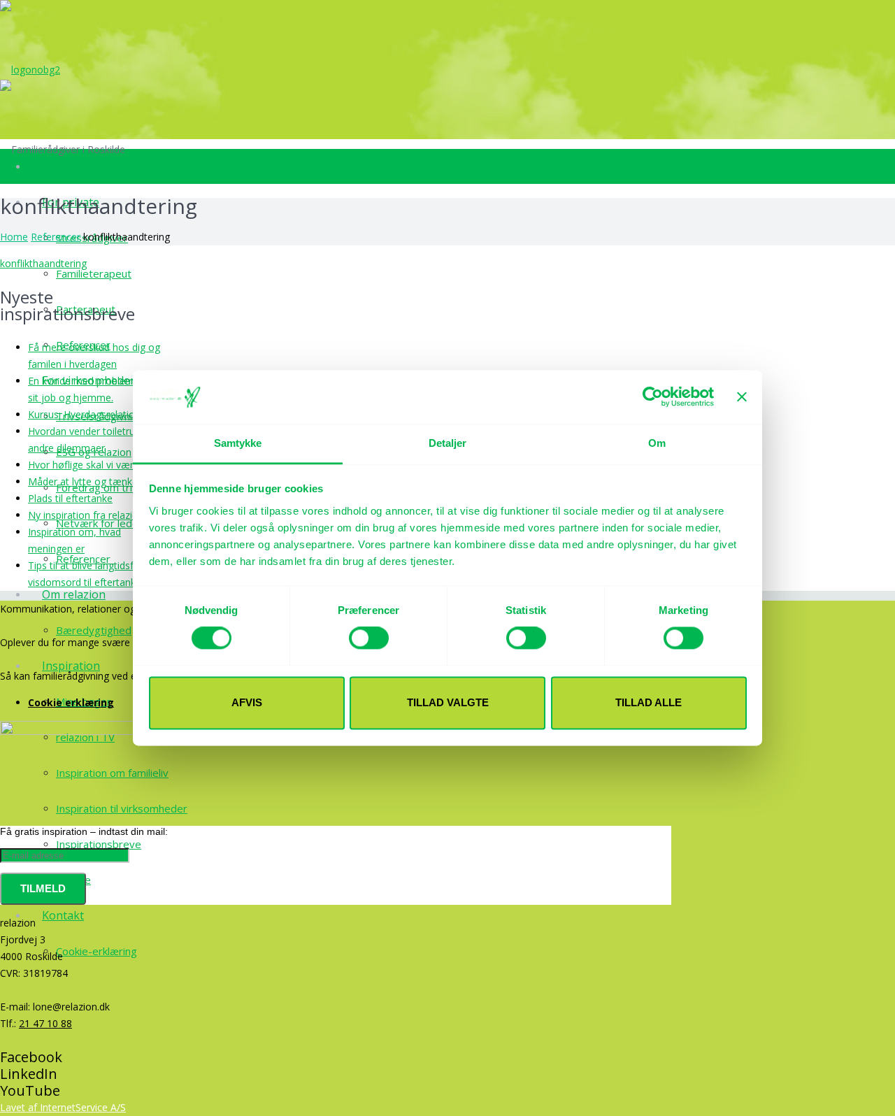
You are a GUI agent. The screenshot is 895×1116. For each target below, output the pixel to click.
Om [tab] (657, 443)
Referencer (55, 236)
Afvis (246, 702)
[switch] (369, 638)
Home (14, 236)
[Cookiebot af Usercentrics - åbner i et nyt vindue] (653, 397)
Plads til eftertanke (70, 498)
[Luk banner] (742, 397)
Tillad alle (648, 702)
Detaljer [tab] (448, 443)
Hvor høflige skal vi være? (87, 464)
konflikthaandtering (43, 263)
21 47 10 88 (45, 1023)
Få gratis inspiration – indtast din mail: (84, 831)
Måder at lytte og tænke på (90, 481)
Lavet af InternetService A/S (63, 1107)
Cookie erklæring (71, 702)
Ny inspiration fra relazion (86, 515)
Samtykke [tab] (238, 443)
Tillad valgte (448, 702)
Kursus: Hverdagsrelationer (89, 414)
